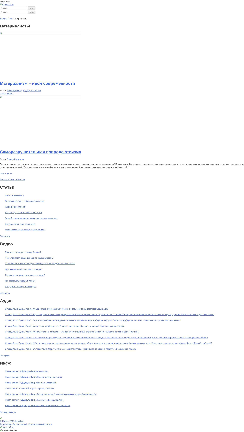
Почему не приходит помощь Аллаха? (23, 252)
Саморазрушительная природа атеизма (40, 152)
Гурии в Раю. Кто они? (15, 207)
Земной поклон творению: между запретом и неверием (31, 218)
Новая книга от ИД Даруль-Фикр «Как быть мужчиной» (30, 383)
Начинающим (14, 16)
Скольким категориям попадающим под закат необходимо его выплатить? (40, 264)
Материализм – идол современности (37, 83)
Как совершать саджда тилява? (20, 281)
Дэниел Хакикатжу (15, 159)
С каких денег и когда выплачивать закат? (25, 275)
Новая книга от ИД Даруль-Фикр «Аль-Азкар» (26, 371)
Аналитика (47, 16)
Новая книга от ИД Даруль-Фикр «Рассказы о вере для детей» (34, 400)
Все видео (5, 293)
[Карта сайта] (6, 427)
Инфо (74, 16)
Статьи (25, 16)
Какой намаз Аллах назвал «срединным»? (25, 230)
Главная (4, 16)
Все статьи (5, 236)
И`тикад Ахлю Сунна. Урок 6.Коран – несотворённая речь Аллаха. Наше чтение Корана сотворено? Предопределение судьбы (64, 326)
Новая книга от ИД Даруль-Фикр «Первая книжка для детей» (33, 377)
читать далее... (7, 94)
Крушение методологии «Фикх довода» (23, 269)
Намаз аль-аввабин (14, 195)
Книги (55, 16)
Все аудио (5, 355)
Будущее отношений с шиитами (20, 224)
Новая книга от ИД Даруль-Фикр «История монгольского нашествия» (37, 406)
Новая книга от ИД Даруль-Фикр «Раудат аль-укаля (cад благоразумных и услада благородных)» (50, 394)
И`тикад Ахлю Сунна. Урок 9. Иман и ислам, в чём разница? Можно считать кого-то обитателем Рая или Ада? (56, 309)
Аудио (61, 16)
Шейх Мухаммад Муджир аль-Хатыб (24, 91)
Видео (68, 16)
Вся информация (8, 412)
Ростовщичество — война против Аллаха (24, 201)
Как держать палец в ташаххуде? (20, 286)
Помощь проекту (85, 16)
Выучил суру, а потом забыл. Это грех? (23, 212)
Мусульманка (35, 16)
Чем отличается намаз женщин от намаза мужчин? (29, 258)
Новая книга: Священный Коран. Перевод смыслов (29, 388)
